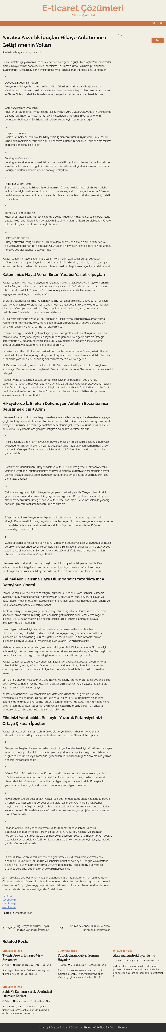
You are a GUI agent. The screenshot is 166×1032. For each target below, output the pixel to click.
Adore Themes (118, 1027)
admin (39, 52)
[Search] (161, 23)
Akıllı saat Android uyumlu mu (134, 956)
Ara (120, 35)
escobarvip (9, 899)
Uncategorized (23, 912)
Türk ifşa (7, 895)
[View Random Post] (153, 23)
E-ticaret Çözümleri (83, 8)
